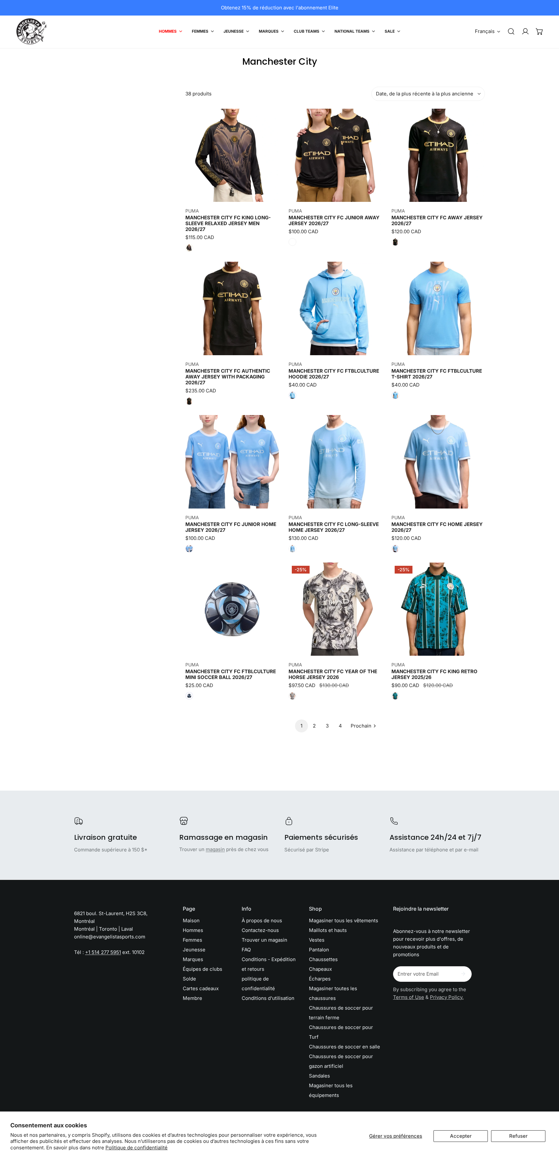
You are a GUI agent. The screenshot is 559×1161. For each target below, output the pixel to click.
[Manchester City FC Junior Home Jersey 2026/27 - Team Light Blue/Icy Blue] (189, 549)
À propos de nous (262, 920)
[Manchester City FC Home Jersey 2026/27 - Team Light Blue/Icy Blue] (395, 549)
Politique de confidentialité (136, 1148)
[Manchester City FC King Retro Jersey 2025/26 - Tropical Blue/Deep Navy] (395, 696)
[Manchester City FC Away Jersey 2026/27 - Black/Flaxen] (395, 242)
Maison (191, 920)
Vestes (316, 940)
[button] (539, 31)
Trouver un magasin (264, 940)
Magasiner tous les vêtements (343, 920)
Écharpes (320, 979)
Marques (193, 959)
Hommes (193, 930)
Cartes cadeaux (201, 988)
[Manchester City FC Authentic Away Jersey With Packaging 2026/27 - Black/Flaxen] (189, 401)
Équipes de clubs (202, 969)
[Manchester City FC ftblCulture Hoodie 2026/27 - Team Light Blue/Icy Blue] (292, 395)
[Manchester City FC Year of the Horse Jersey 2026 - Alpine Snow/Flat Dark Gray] (292, 696)
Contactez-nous (260, 930)
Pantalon (319, 950)
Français (485, 31)
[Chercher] (511, 31)
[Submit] (463, 973)
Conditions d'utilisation (268, 998)
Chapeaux (320, 969)
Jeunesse (194, 950)
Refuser (518, 1136)
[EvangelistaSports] (31, 31)
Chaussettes (323, 959)
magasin (215, 849)
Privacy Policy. (447, 997)
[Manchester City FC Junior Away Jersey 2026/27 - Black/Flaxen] (292, 242)
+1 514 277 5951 (103, 952)
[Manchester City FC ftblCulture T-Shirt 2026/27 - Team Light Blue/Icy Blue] (395, 395)
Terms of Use (408, 997)
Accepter (461, 1136)
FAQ (246, 950)
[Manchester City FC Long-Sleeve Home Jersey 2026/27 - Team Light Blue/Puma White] (292, 549)
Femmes (192, 940)
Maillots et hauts (328, 930)
